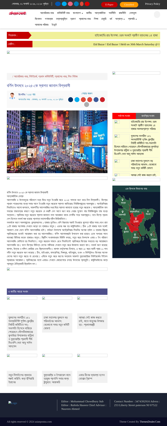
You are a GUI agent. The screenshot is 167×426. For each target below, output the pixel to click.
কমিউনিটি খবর (63, 13)
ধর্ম (111, 18)
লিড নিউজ (73, 76)
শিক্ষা (96, 18)
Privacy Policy (152, 3)
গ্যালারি (131, 18)
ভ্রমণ (73, 18)
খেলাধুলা (132, 13)
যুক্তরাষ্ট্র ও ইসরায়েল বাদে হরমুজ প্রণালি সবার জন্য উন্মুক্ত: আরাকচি (57, 378)
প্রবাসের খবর (85, 18)
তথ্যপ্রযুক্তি (61, 18)
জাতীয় (88, 13)
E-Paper (109, 4)
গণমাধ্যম (49, 18)
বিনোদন (38, 18)
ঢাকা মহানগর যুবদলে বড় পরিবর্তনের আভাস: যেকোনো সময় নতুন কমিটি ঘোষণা (56, 323)
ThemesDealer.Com (150, 421)
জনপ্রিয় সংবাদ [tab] (148, 115)
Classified (129, 4)
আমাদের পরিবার (41, 24)
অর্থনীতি (112, 13)
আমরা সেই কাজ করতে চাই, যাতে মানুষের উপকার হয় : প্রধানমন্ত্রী (91, 321)
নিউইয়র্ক (33, 76)
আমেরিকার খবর (47, 13)
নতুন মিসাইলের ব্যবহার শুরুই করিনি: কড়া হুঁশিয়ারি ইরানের (21, 378)
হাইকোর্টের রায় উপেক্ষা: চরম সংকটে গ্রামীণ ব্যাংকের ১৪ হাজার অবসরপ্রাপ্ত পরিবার (143, 125)
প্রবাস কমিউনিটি (45, 76)
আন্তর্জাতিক (100, 13)
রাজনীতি (122, 13)
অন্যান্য (119, 18)
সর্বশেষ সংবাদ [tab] (124, 115)
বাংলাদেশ (77, 13)
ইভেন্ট (54, 24)
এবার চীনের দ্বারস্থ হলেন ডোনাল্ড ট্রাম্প (92, 376)
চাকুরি (103, 18)
